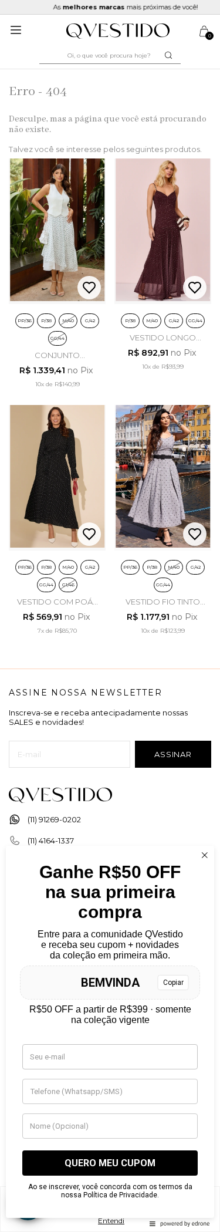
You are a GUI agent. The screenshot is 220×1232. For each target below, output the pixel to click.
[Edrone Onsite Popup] (110, 616)
